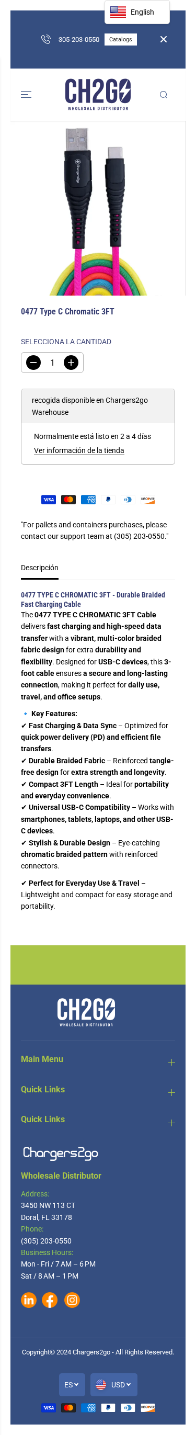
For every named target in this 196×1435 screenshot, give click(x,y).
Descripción (40, 567)
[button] (27, 95)
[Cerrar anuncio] (163, 39)
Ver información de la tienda (79, 450)
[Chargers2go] (98, 94)
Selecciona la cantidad (66, 341)
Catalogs (118, 55)
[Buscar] (163, 94)
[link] (98, 1154)
